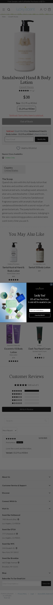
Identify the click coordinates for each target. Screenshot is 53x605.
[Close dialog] (51, 284)
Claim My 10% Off (40, 315)
